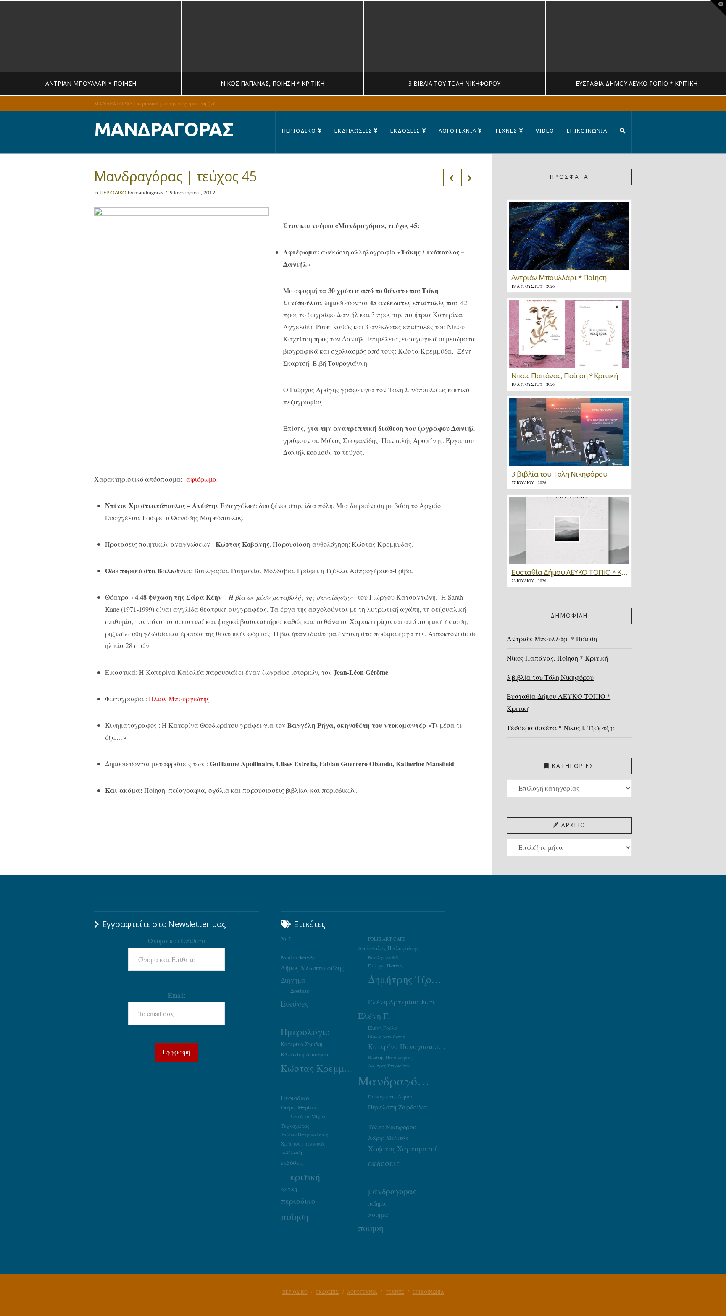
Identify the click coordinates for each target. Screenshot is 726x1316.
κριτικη (289, 1188)
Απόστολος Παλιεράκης (388, 948)
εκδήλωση (291, 1152)
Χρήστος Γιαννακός (303, 1143)
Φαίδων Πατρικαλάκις (304, 1134)
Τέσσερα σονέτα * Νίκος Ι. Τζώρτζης (561, 727)
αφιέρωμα (201, 478)
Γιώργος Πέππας (385, 965)
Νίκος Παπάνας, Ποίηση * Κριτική (557, 657)
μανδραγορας (392, 1191)
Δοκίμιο (300, 990)
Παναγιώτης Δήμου (390, 1096)
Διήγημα (293, 979)
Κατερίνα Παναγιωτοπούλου (406, 1046)
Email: (176, 995)
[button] (718, 8)
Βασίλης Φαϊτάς (297, 957)
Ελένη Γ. (374, 1015)
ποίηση (294, 1216)
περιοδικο (298, 1200)
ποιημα (378, 1214)
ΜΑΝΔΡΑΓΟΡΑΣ (163, 129)
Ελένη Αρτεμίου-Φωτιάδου (406, 1002)
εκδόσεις (292, 1162)
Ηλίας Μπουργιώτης (179, 698)
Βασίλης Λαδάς (383, 957)
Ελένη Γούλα (383, 1027)
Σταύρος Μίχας (308, 1116)
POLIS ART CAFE (386, 939)
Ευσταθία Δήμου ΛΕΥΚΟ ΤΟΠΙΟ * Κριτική (558, 702)
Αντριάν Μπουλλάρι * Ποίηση (552, 638)
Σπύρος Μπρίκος (299, 1107)
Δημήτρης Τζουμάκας (406, 979)
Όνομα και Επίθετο (176, 940)
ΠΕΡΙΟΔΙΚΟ (113, 192)
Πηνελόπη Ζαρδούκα (398, 1107)
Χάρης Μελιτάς (388, 1137)
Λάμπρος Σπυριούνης (389, 1066)
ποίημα (377, 1203)
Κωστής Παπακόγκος (390, 1057)
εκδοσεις (384, 1163)
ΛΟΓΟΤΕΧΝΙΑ (362, 1292)
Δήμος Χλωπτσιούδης (312, 968)
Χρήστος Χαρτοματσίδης (406, 1148)
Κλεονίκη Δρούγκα (305, 1054)
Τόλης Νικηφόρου (392, 1126)
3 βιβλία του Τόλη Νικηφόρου (550, 677)
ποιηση (370, 1228)
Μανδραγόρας (396, 1080)
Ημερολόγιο (305, 1031)
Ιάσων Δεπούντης (386, 1036)
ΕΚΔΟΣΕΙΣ (327, 1292)
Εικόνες (294, 1003)
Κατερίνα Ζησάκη (301, 1044)
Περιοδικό (295, 1097)
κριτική (305, 1176)
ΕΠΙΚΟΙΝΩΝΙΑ (428, 1292)
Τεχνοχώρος (295, 1125)
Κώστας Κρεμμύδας (319, 1068)
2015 (286, 939)
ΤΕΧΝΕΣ (395, 1292)
